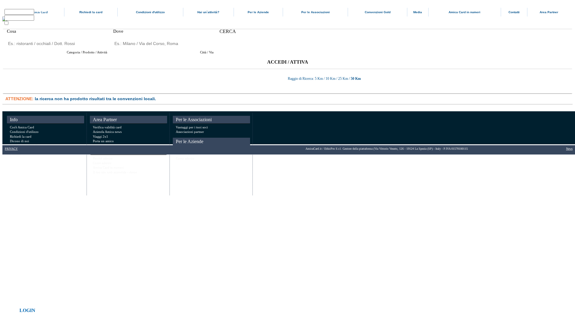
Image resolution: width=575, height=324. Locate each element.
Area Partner (549, 12)
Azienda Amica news (107, 132)
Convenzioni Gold (378, 12)
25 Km (343, 78)
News (569, 148)
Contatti (514, 12)
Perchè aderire (103, 158)
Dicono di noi (19, 141)
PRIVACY (11, 148)
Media (417, 12)
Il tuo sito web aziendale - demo (115, 172)
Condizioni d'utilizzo (150, 12)
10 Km (330, 78)
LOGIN (27, 310)
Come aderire (102, 163)
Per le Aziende (258, 12)
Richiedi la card (90, 12)
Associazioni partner (190, 132)
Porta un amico (103, 141)
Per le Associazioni (315, 12)
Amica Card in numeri (464, 12)
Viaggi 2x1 (100, 136)
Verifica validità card (107, 127)
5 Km (319, 78)
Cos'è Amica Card (22, 127)
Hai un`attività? (208, 12)
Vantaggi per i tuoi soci (192, 127)
